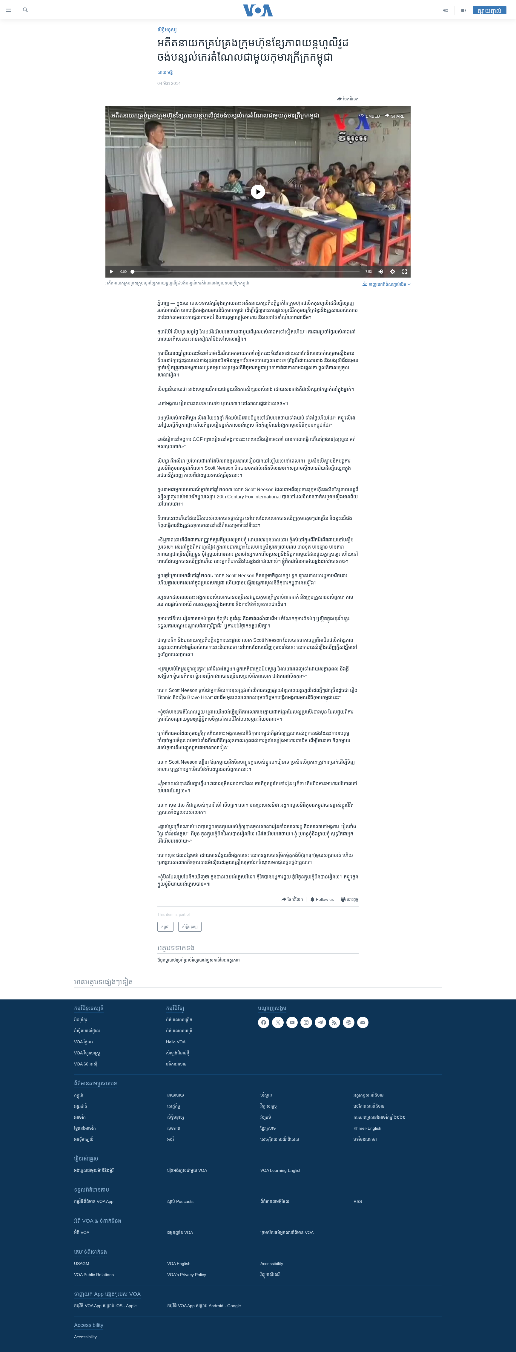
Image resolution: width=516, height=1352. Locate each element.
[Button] (348, 98)
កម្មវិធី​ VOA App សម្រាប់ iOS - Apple (105, 1305)
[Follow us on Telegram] (320, 1022)
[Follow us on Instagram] (306, 1022)
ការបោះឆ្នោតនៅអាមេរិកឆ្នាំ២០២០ (380, 1117)
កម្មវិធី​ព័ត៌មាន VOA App (93, 1201)
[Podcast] (348, 1022)
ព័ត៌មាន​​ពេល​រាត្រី (179, 1030)
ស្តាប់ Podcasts (180, 1201)
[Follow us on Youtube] (292, 1022)
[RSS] (334, 1022)
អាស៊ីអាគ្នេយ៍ (83, 1139)
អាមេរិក (80, 1117)
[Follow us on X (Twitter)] (277, 1022)
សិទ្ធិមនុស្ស (175, 1117)
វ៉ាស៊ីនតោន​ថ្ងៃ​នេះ (87, 1030)
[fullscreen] (405, 272)
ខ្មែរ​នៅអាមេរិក (85, 1128)
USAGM (81, 1263)
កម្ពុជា (78, 1095)
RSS (358, 1201)
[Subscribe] (362, 1022)
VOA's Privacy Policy (186, 1274)
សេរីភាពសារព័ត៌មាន (369, 1106)
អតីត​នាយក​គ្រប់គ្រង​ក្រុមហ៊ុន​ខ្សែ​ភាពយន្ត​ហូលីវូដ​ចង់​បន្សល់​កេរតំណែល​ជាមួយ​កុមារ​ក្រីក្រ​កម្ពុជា (215, 115)
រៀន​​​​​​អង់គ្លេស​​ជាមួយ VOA (187, 1170)
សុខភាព (173, 1128)
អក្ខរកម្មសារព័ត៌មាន (369, 1095)
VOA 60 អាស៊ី (85, 1064)
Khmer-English (367, 1128)
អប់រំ (170, 1139)
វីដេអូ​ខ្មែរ (80, 1019)
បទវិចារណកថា (365, 1139)
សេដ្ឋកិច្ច (173, 1106)
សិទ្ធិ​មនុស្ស (167, 29)
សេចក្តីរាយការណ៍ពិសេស (279, 1139)
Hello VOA (175, 1041)
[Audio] (446, 10)
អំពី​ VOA (81, 1232)
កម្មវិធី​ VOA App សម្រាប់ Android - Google (204, 1305)
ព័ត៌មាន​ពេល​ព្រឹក (179, 1019)
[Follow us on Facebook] (263, 1022)
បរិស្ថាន (266, 1095)
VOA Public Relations (94, 1274)
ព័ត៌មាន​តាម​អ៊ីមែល (274, 1201)
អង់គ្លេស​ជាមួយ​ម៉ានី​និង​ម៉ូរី (93, 1170)
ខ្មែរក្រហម (268, 1128)
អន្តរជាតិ (80, 1106)
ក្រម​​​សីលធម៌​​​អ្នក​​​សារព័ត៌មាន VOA (287, 1232)
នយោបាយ (175, 1095)
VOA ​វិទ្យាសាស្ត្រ (87, 1053)
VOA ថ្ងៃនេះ (83, 1041)
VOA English (179, 1263)
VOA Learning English (281, 1170)
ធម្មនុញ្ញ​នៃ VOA (180, 1232)
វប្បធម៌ (265, 1117)
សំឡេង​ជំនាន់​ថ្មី (177, 1053)
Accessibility (271, 1263)
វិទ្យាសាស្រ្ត (268, 1106)
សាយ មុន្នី (165, 72)
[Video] (464, 10)
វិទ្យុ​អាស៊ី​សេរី (270, 1274)
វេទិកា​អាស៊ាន (176, 1064)
